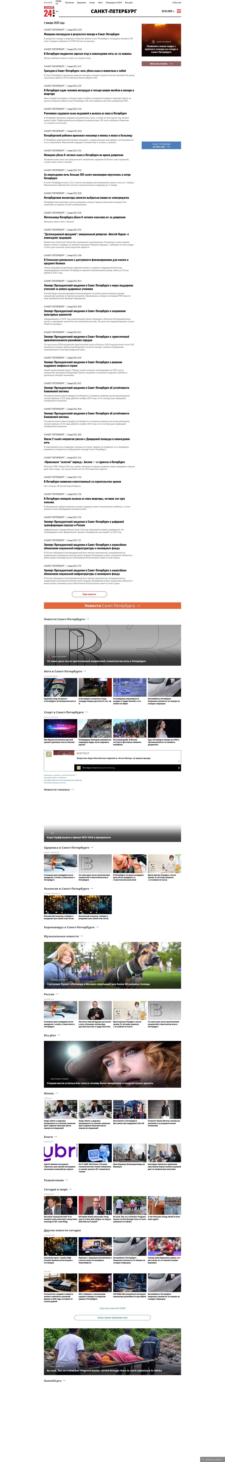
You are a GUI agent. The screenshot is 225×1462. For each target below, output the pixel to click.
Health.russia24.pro (51, 852)
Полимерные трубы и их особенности (55, 777)
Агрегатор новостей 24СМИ (112, 1308)
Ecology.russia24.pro (52, 893)
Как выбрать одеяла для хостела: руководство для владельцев (63, 780)
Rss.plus (129, 2)
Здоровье (81, 2)
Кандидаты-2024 (114, 2)
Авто (100, 2)
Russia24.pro (49, 999)
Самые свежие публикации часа (113, 1317)
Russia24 (48, 2)
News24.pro (48, 1141)
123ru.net (176, 2)
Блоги (48, 1137)
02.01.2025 (167, 11)
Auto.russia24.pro (51, 676)
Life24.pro (48, 1098)
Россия (49, 994)
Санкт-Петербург (54, 29)
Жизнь (49, 1093)
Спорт (92, 2)
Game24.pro (52, 1380)
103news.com (49, 1235)
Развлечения (54, 1180)
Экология (69, 2)
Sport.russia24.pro (51, 717)
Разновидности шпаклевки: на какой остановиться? (59, 775)
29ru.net (47, 1271)
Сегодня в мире (56, 1189)
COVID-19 (59, 2)
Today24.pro (49, 1194)
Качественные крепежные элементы (55, 783)
